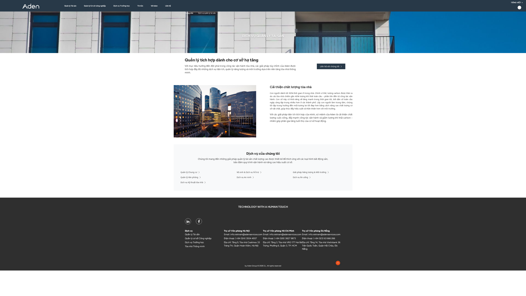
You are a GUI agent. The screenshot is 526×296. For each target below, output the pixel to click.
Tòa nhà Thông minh (195, 246)
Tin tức (140, 6)
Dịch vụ (189, 231)
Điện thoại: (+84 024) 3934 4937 (240, 238)
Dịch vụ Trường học (121, 6)
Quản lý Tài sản (70, 6)
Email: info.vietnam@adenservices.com (243, 234)
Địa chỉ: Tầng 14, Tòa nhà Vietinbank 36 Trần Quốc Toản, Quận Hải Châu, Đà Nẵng (321, 245)
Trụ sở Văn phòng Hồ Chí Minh (278, 231)
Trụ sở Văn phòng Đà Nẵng (316, 231)
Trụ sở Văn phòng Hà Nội (237, 231)
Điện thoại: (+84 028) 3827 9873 (279, 238)
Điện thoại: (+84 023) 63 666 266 (318, 238)
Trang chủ (189, 13)
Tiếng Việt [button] (516, 3)
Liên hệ (168, 6)
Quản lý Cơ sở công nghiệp (95, 6)
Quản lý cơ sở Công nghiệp (198, 238)
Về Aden (154, 6)
